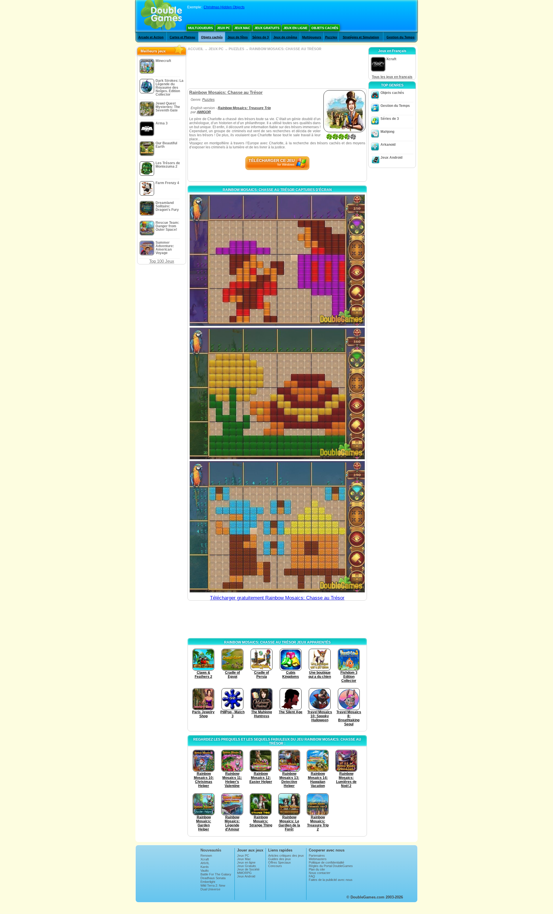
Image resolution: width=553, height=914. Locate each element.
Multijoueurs (200, 28)
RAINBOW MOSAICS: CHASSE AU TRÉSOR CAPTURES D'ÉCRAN (277, 190)
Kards (204, 866)
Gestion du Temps (400, 37)
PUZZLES (236, 49)
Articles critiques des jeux (286, 855)
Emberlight (207, 881)
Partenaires (317, 855)
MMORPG (244, 873)
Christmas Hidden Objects (224, 7)
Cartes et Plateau (182, 37)
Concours (275, 866)
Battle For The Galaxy (215, 874)
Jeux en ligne (295, 28)
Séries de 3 (260, 37)
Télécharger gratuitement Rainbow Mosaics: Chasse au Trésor (277, 598)
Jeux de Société (248, 869)
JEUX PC (216, 49)
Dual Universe (210, 889)
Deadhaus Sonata (213, 878)
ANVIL (204, 863)
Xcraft (204, 859)
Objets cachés (324, 28)
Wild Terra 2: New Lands (212, 887)
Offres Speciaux (279, 862)
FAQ (312, 876)
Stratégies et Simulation (361, 37)
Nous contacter (319, 873)
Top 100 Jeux (161, 261)
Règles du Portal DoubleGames (331, 866)
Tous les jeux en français (392, 77)
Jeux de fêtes (238, 37)
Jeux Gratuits (266, 28)
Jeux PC (223, 28)
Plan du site (317, 869)
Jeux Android (391, 158)
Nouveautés (210, 850)
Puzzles (331, 37)
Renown (206, 855)
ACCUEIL (195, 49)
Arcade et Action (151, 37)
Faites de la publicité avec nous (331, 879)
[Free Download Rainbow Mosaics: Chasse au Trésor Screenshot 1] (277, 260)
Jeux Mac (242, 28)
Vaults (204, 870)
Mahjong (387, 132)
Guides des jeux (279, 859)
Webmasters (318, 859)
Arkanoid (387, 145)
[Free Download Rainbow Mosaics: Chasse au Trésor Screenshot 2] (277, 393)
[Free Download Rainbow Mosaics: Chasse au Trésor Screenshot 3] (277, 527)
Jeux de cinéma (285, 37)
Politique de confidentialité (326, 862)
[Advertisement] (277, 69)
